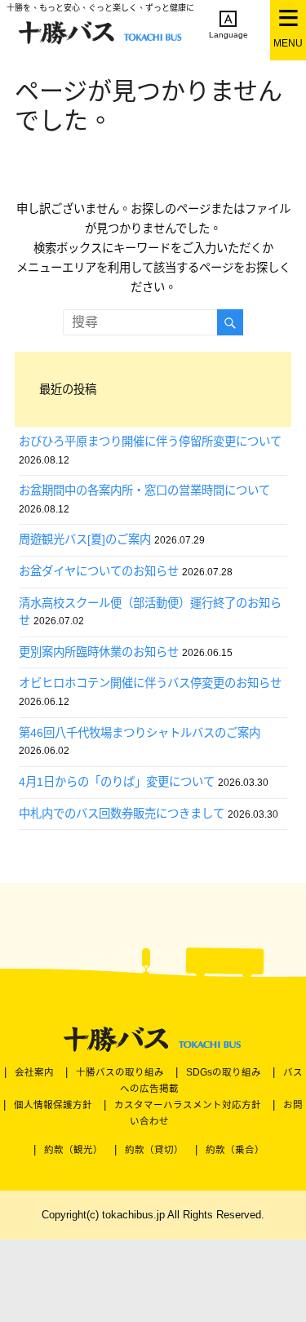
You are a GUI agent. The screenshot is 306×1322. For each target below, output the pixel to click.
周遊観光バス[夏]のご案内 (85, 539)
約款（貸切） (154, 1150)
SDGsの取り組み (223, 1072)
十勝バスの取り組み (120, 1072)
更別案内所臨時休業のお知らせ (99, 652)
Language (228, 34)
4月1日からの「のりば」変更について (117, 781)
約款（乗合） (235, 1150)
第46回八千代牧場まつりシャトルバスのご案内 (139, 732)
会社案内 (34, 1072)
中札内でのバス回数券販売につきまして (121, 813)
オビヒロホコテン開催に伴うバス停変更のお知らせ (150, 683)
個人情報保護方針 (53, 1105)
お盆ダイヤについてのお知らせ (99, 571)
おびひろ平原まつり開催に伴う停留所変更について (150, 441)
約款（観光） (73, 1150)
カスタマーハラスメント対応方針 (187, 1105)
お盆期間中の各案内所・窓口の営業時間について (144, 490)
